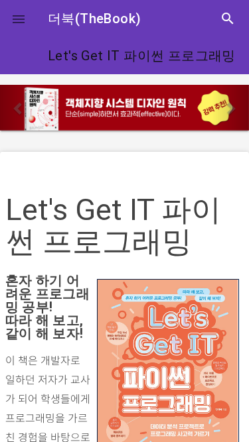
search (228, 19)
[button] (19, 18)
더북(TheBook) (94, 19)
